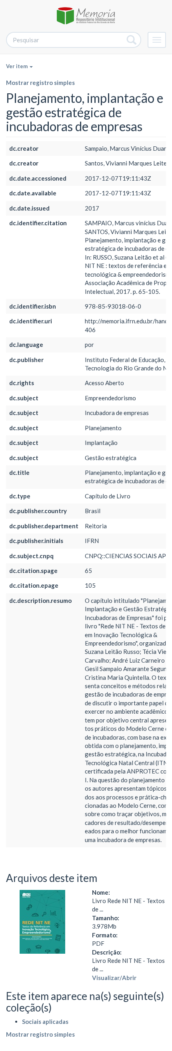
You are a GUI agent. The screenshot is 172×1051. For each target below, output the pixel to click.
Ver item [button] (17, 66)
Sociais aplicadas (45, 1021)
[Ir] (131, 40)
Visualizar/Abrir (114, 977)
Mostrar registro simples (40, 82)
